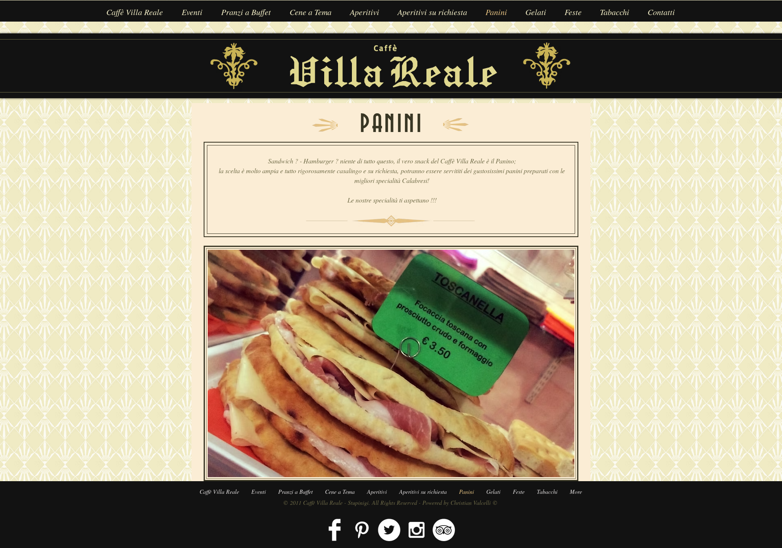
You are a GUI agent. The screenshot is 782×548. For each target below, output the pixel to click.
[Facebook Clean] (334, 530)
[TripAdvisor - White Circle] (444, 530)
